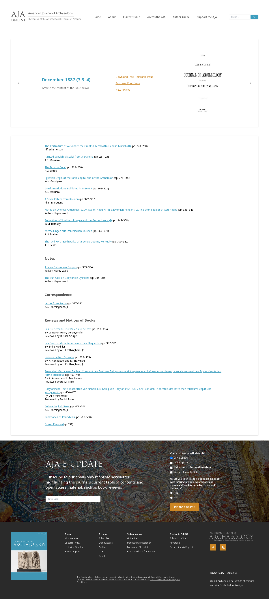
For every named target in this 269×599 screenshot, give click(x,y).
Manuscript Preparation (139, 542)
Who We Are (71, 538)
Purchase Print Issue (127, 83)
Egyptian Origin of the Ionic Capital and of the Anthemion (79, 178)
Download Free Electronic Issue (134, 77)
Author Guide (181, 17)
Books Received (54, 424)
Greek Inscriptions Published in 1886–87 (68, 188)
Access (103, 534)
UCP (101, 551)
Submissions (134, 534)
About (112, 17)
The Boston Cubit (55, 167)
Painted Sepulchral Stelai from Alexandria (69, 156)
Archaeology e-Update (186, 472)
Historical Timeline (74, 547)
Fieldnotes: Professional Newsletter (193, 467)
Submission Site (178, 538)
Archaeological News (57, 406)
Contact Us (232, 572)
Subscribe (104, 538)
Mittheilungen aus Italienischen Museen (68, 231)
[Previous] (23, 83)
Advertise (175, 542)
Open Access (106, 542)
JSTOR (102, 555)
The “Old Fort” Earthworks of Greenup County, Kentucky (78, 241)
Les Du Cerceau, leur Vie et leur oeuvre (68, 329)
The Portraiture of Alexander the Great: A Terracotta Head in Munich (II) (88, 146)
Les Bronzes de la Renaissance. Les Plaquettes (73, 343)
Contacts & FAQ (179, 534)
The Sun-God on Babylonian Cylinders (67, 277)
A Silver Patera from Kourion (62, 199)
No (176, 497)
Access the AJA (156, 17)
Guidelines (133, 538)
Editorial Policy (72, 542)
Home (97, 17)
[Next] (245, 83)
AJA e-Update (181, 457)
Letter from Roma (56, 303)
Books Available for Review (141, 551)
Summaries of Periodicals (60, 417)
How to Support (73, 551)
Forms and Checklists (138, 547)
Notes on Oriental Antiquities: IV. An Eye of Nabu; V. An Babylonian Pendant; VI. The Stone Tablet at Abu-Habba (111, 209)
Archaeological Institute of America (236, 581)
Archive (103, 547)
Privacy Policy (217, 572)
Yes (176, 492)
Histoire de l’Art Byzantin (59, 357)
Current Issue (131, 17)
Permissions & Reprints (182, 547)
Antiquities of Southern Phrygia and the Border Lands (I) (78, 220)
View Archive (122, 89)
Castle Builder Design (231, 585)
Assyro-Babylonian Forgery (61, 267)
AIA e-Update (181, 462)
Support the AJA (207, 17)
